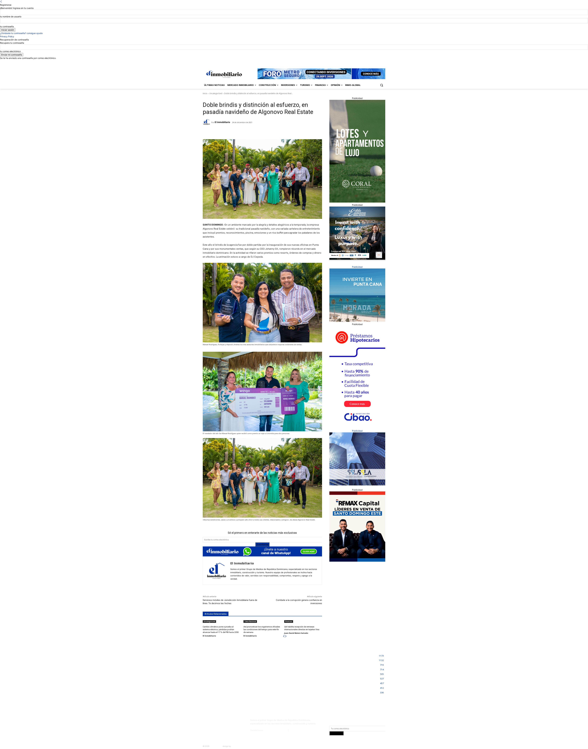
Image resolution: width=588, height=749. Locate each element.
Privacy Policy (7, 36)
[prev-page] (284, 636)
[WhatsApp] (244, 131)
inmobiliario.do (216, 746)
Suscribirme (262, 544)
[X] (379, 62)
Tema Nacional (250, 621)
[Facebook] (366, 62)
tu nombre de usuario (10, 16)
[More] (251, 131)
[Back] (1, 1)
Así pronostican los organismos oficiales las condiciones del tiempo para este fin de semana (261, 629)
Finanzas (288, 621)
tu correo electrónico (10, 51)
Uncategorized (215, 93)
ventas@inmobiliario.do (275, 730)
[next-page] (286, 636)
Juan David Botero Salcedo (296, 633)
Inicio (205, 93)
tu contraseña (7, 26)
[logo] (223, 74)
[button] (381, 85)
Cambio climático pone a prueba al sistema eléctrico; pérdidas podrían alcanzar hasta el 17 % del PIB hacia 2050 (221, 629)
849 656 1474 (296, 730)
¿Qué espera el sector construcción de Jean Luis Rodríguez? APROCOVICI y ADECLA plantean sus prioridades (291, 671)
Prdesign (235, 746)
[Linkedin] (375, 62)
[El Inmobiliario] (207, 122)
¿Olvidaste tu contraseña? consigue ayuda (21, 33)
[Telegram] (229, 131)
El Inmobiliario (222, 122)
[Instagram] (371, 62)
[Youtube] (383, 62)
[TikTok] (225, 721)
